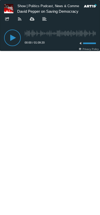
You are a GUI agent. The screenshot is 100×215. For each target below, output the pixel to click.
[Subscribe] (19, 19)
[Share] (7, 19)
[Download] (32, 19)
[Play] (12, 38)
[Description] (44, 19)
